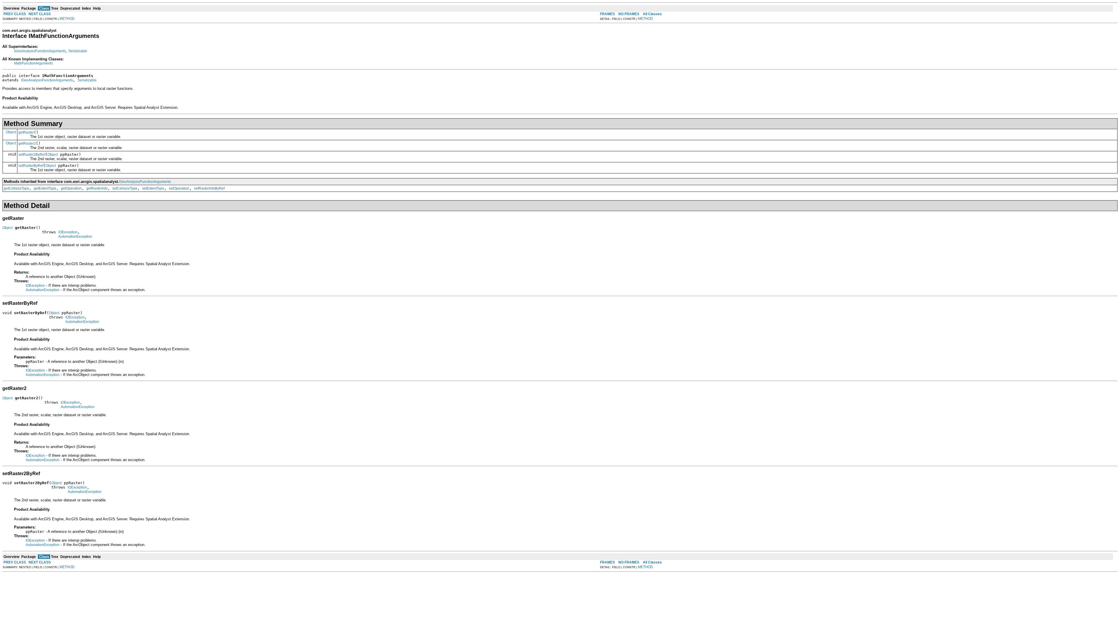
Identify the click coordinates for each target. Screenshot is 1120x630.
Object (11, 132)
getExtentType (45, 188)
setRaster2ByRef (31, 155)
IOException (68, 232)
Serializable (77, 51)
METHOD (67, 19)
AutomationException (75, 237)
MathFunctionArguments (33, 63)
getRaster (26, 132)
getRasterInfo (97, 188)
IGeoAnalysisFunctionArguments (40, 51)
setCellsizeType (124, 188)
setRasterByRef (30, 166)
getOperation (71, 188)
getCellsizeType (16, 188)
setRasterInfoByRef (209, 188)
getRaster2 (27, 143)
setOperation (179, 188)
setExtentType (153, 188)
